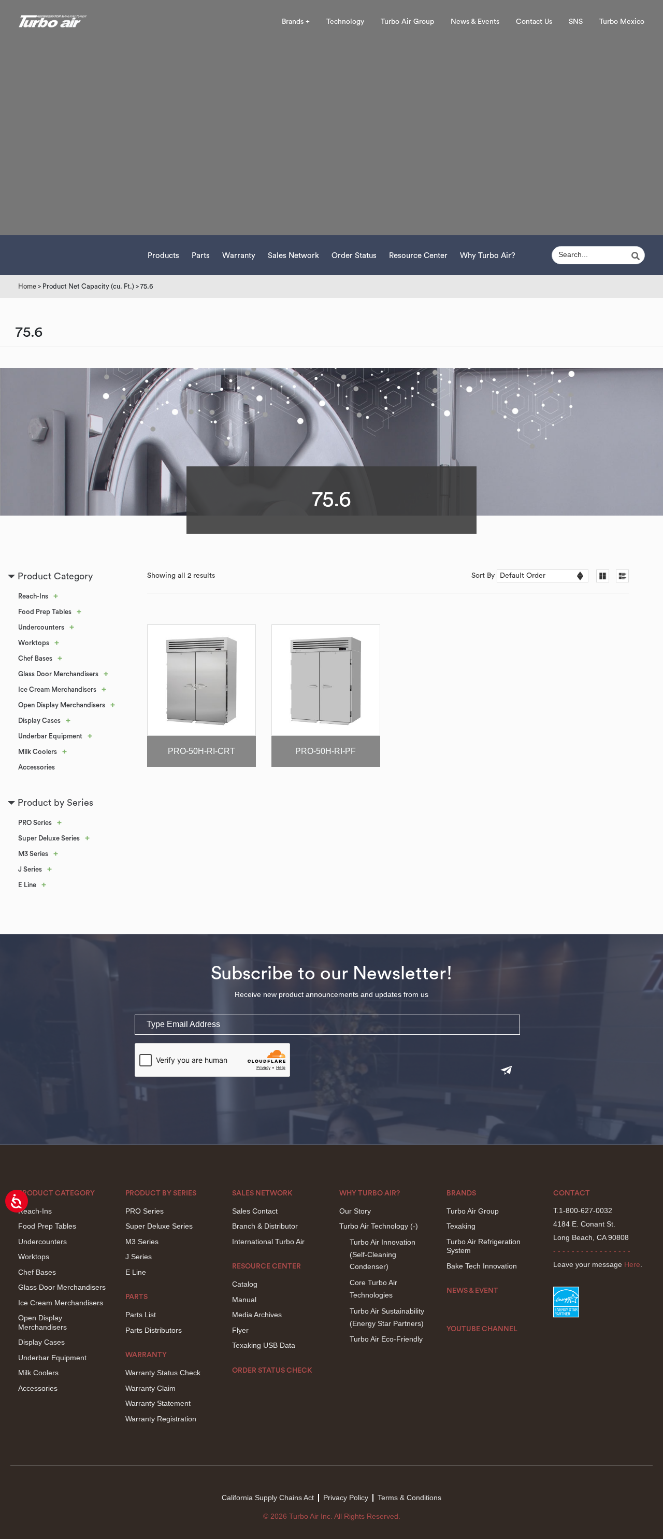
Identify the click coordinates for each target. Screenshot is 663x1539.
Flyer (240, 1330)
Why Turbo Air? (487, 256)
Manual (244, 1299)
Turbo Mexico (621, 21)
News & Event (472, 1290)
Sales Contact (255, 1211)
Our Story (355, 1211)
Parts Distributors (153, 1330)
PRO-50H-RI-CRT (201, 751)
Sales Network (293, 256)
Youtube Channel (481, 1329)
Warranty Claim (150, 1388)
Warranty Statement (158, 1403)
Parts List (140, 1314)
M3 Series (33, 853)
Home (27, 286)
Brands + (296, 21)
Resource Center (418, 256)
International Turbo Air (268, 1241)
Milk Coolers (37, 751)
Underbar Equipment (50, 736)
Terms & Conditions (409, 1497)
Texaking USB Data (263, 1345)
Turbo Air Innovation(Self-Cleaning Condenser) (382, 1254)
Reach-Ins (33, 596)
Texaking (460, 1226)
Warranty (238, 256)
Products (163, 256)
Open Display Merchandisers (61, 705)
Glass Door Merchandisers (58, 674)
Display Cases (39, 720)
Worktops (33, 642)
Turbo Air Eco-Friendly (386, 1339)
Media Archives (257, 1314)
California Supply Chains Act (268, 1497)
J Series (30, 869)
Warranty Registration (160, 1419)
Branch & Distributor (265, 1226)
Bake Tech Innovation (481, 1266)
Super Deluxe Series (49, 838)
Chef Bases (35, 658)
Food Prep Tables (44, 611)
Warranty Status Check (162, 1373)
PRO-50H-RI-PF (325, 751)
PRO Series (35, 822)
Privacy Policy (345, 1497)
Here (632, 1264)
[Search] (637, 256)
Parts (201, 256)
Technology (345, 21)
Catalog (244, 1284)
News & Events (475, 21)
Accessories (36, 767)
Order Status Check (272, 1370)
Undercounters (41, 627)
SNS (576, 21)
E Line (27, 884)
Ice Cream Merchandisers (57, 689)
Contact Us (534, 21)
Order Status (354, 256)
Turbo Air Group (407, 21)
